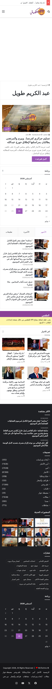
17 (46, 205)
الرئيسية (45, 85)
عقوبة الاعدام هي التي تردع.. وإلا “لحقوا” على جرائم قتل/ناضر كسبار (39, 356)
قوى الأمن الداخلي (29, 575)
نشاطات (45, 505)
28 (19, 211)
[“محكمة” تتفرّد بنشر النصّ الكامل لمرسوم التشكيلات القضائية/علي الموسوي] (42, 244)
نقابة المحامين (44, 584)
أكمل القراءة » (41, 159)
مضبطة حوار (43, 493)
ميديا (46, 501)
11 (39, 199)
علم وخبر (44, 484)
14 (19, 199)
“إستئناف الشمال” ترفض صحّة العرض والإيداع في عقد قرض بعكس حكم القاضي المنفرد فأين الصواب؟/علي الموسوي (18, 298)
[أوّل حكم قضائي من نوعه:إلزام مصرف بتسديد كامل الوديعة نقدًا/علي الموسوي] (42, 273)
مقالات (45, 497)
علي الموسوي (44, 570)
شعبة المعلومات (21, 566)
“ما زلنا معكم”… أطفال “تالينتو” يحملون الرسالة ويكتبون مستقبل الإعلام (15, 356)
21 (19, 205)
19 (33, 205)
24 (46, 211)
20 (26, 205)
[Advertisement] (26, 53)
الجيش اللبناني (44, 561)
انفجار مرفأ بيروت (14, 561)
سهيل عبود (34, 566)
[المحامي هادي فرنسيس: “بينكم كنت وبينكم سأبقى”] (9, 532)
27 (26, 211)
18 (40, 205)
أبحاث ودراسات (42, 460)
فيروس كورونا (44, 575)
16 (6, 199)
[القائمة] (3, 12)
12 (33, 199)
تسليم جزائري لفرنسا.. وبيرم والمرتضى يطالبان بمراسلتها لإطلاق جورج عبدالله (28, 140)
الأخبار (46, 472)
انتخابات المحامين (29, 561)
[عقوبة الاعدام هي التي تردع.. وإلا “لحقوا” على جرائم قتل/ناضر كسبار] (38, 344)
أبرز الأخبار (44, 464)
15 (12, 199)
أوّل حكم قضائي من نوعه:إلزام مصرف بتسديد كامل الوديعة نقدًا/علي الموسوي (18, 272)
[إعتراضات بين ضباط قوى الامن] (9, 542)
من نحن (6, 676)
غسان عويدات (21, 570)
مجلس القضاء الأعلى (42, 579)
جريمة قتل (45, 566)
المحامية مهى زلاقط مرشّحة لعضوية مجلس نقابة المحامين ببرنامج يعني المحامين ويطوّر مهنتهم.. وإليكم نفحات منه (14, 387)
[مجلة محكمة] (37, 11)
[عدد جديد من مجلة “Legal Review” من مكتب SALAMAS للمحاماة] (42, 522)
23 (6, 205)
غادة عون (32, 570)
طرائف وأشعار (42, 480)
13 (26, 199)
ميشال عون (27, 579)
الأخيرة (26, 232)
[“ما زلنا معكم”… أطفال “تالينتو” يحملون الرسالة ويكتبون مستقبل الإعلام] (13, 344)
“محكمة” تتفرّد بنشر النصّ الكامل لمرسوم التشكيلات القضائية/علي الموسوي (20, 243)
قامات (46, 489)
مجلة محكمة (15, 575)
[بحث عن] (48, 12)
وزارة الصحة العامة (42, 588)
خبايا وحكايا (44, 476)
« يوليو (47, 221)
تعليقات (9, 232)
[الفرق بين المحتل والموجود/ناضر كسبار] (42, 542)
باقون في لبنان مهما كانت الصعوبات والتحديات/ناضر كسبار (40, 385)
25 (40, 211)
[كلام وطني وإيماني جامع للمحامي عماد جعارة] (26, 542)
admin (45, 135)
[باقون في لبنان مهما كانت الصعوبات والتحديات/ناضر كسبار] (38, 372)
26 (33, 211)
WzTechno (42, 668)
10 (46, 199)
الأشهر (43, 232)
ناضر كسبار (15, 579)
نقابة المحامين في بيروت (27, 584)
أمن (46, 468)
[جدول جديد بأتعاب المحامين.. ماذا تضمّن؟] (42, 286)
